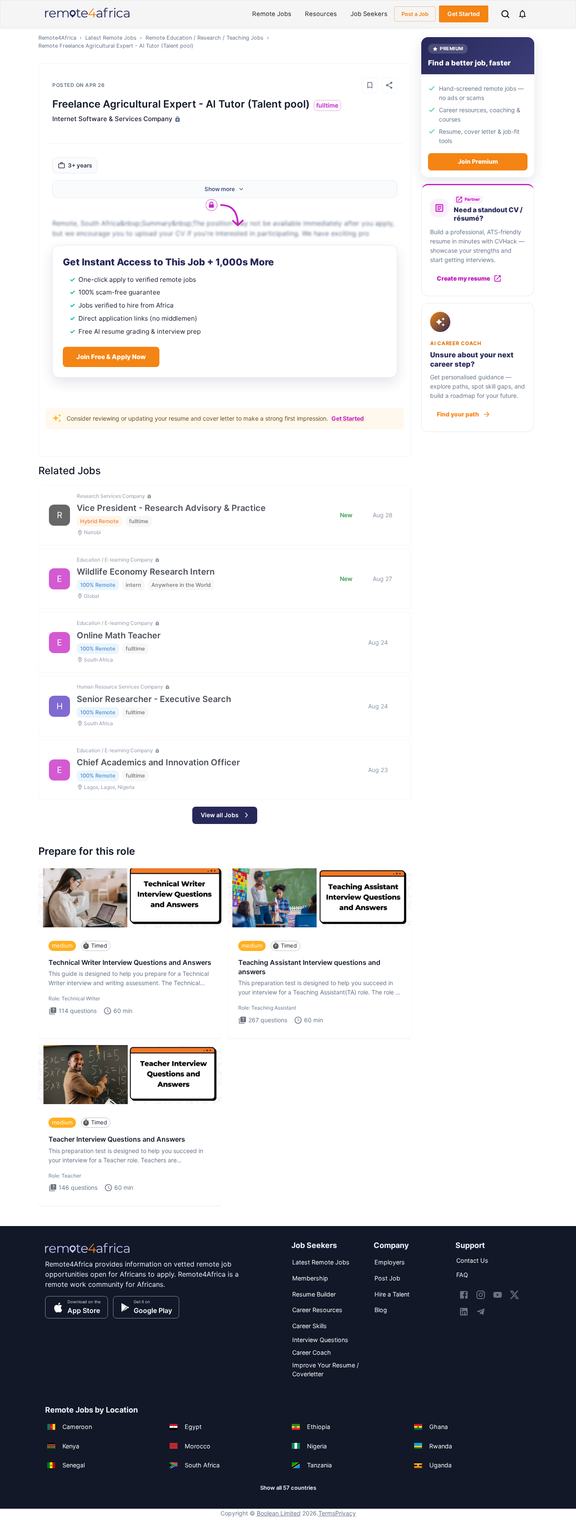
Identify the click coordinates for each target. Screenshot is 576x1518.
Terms (326, 1513)
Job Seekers (369, 14)
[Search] (505, 14)
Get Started (463, 13)
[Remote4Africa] (87, 1254)
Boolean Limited (279, 1513)
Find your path (458, 414)
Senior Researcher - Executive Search (154, 699)
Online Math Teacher (119, 635)
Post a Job (414, 14)
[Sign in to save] (370, 85)
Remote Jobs (271, 14)
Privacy (345, 1513)
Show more (220, 189)
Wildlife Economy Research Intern (146, 572)
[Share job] (389, 85)
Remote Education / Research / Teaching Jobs (204, 38)
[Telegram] (480, 1311)
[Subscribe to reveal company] (176, 119)
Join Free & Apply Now (111, 357)
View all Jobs (220, 814)
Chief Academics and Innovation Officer (158, 762)
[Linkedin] (463, 1311)
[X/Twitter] (514, 1294)
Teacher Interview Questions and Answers (116, 1139)
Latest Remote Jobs (111, 38)
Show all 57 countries (288, 1487)
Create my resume (463, 278)
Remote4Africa (57, 38)
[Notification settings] (522, 13)
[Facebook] (463, 1294)
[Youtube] (497, 1294)
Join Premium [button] (478, 161)
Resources (321, 14)
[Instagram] (480, 1294)
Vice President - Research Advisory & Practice (171, 508)
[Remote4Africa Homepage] (87, 18)
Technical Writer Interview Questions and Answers (129, 962)
